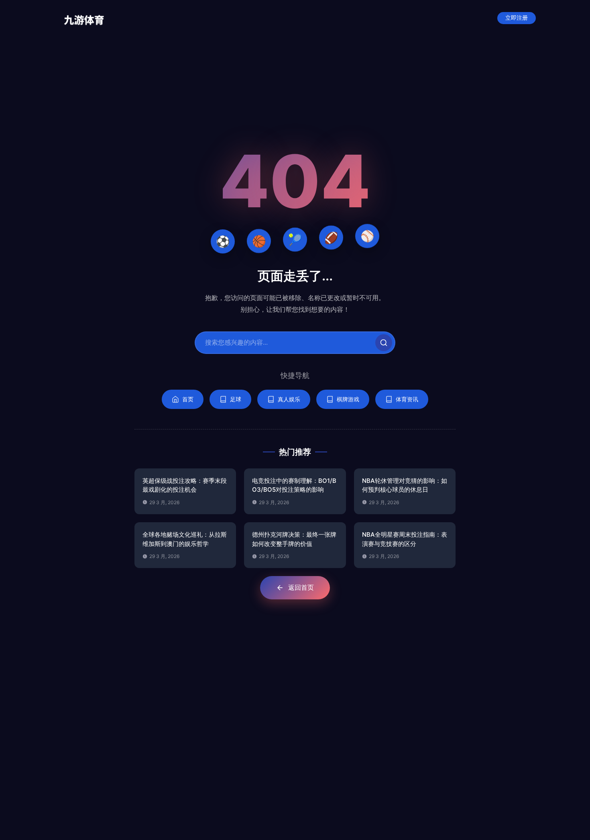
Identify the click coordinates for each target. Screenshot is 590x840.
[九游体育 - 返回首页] (84, 18)
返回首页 (301, 587)
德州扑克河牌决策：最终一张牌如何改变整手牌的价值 (294, 539)
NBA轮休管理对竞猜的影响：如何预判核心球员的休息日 (404, 485)
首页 (187, 399)
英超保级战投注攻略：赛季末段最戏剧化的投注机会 (184, 485)
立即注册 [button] (516, 18)
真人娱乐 (289, 399)
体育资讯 (407, 399)
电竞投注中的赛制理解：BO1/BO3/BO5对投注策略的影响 (294, 485)
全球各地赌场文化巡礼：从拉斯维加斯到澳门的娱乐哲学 (184, 539)
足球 (235, 399)
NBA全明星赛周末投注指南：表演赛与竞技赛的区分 (404, 539)
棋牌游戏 (348, 399)
